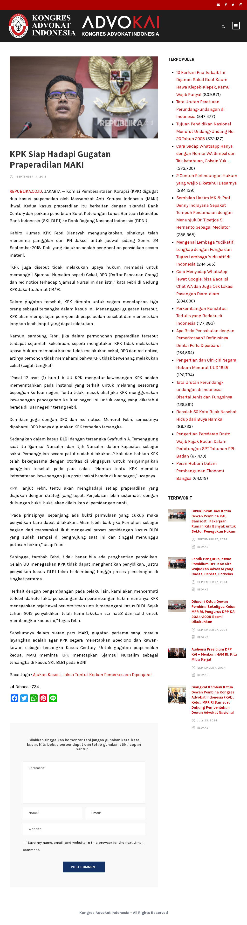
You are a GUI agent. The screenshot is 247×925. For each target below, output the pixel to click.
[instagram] (241, 5)
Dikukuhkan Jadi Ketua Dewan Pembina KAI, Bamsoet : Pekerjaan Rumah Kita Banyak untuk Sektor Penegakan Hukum (214, 521)
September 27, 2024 (212, 539)
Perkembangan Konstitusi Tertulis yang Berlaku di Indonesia (202, 316)
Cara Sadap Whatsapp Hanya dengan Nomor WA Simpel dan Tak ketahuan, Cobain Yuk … (206, 154)
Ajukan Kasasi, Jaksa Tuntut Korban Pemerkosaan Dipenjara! (92, 674)
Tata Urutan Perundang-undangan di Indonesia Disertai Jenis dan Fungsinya (204, 390)
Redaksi (203, 546)
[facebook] (225, 5)
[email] (218, 5)
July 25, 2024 (207, 720)
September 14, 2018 (32, 176)
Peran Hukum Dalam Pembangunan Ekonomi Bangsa (200, 471)
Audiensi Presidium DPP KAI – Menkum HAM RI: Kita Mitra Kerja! (214, 654)
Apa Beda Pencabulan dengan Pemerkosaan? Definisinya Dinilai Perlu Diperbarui (205, 338)
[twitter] (233, 5)
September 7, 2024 (211, 667)
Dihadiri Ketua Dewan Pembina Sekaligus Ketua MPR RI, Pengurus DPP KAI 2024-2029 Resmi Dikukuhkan (213, 611)
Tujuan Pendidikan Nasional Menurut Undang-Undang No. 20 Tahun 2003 (205, 131)
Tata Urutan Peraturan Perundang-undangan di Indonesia (200, 109)
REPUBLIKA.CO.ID (26, 191)
